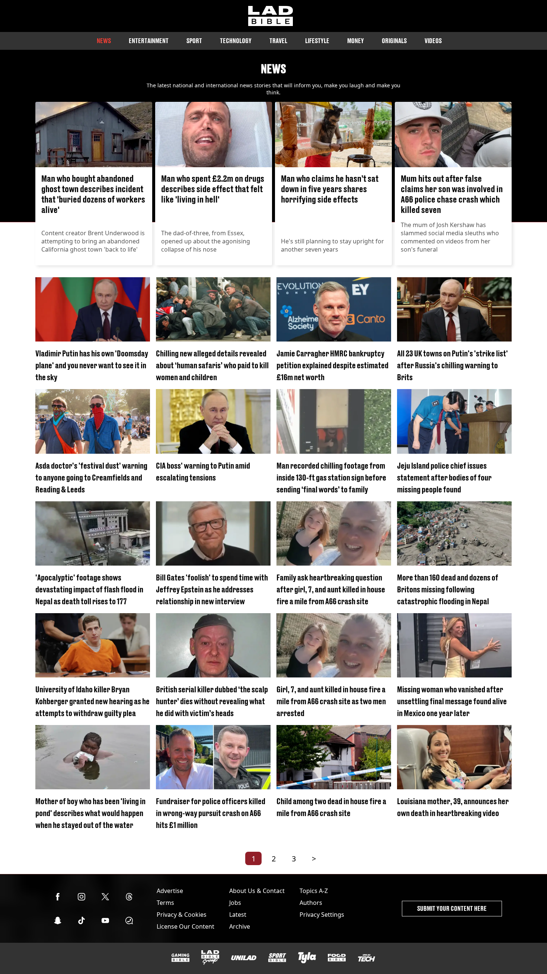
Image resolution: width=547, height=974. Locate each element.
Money (355, 41)
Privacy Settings (322, 914)
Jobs (235, 903)
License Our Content (185, 926)
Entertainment (149, 41)
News (104, 41)
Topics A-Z (314, 891)
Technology (236, 41)
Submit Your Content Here (452, 908)
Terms (165, 903)
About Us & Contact (257, 891)
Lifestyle (317, 41)
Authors (311, 903)
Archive (239, 926)
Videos (433, 41)
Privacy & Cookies (182, 914)
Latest (237, 914)
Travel (278, 41)
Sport (194, 41)
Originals (394, 41)
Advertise (170, 891)
